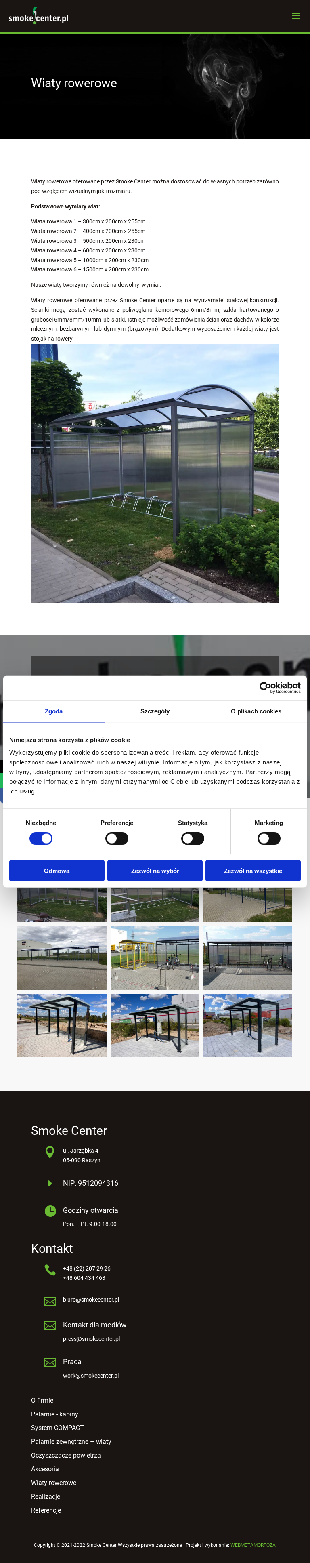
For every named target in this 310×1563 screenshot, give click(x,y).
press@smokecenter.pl (91, 1339)
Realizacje (45, 1496)
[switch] (116, 838)
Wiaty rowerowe (53, 1483)
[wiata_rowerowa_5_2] (61, 1055)
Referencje (46, 1510)
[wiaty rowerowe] (247, 920)
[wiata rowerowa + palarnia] (247, 988)
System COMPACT (57, 1428)
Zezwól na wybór (155, 870)
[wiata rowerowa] (155, 988)
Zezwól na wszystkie (253, 870)
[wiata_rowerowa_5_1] (155, 1055)
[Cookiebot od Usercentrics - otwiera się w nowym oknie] (265, 688)
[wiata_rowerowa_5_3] (247, 1055)
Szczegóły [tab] (155, 710)
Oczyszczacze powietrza (66, 1455)
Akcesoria (45, 1469)
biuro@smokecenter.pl (91, 1299)
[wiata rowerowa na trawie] (61, 920)
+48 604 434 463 (84, 1278)
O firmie (42, 1400)
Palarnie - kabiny (54, 1414)
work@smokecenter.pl (91, 1375)
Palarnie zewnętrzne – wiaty (71, 1441)
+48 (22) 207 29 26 (87, 1268)
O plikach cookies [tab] (256, 710)
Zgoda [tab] (54, 710)
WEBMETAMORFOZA (253, 1545)
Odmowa (56, 870)
